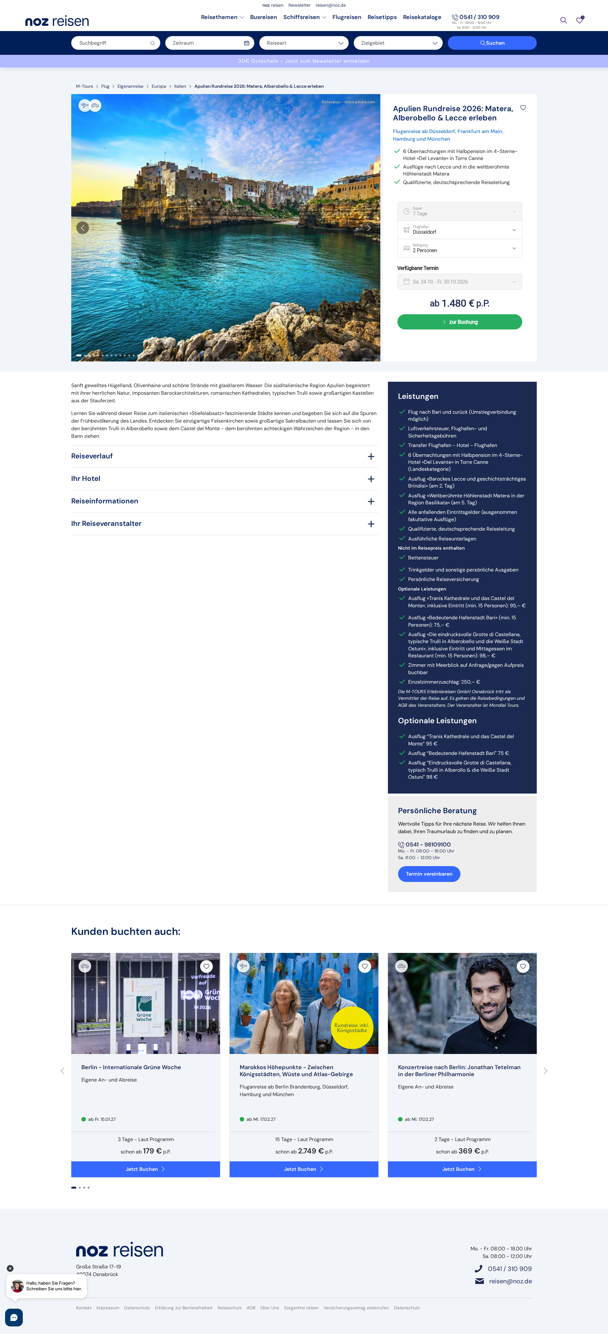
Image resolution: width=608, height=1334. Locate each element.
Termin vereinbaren (429, 874)
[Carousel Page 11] (125, 355)
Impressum (108, 1308)
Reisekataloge (422, 17)
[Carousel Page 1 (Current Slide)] (78, 355)
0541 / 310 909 (479, 17)
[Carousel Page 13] (134, 355)
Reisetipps (382, 17)
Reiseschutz (230, 1308)
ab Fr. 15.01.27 (101, 1119)
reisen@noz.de (331, 5)
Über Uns (269, 1308)
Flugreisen (346, 17)
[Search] (563, 20)
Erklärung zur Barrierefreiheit (183, 1308)
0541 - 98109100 (428, 844)
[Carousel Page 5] (98, 355)
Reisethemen (219, 17)
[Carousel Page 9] (116, 355)
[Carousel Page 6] (103, 355)
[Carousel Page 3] (89, 355)
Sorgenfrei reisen (301, 1308)
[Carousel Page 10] (120, 355)
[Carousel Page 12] (129, 355)
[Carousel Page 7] (107, 355)
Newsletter (299, 5)
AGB (251, 1308)
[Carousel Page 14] (138, 355)
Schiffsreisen (301, 17)
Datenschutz (137, 1308)
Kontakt (84, 1308)
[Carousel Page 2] (85, 355)
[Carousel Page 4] (94, 355)
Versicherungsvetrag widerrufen (356, 1308)
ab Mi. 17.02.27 (260, 1119)
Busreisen (263, 17)
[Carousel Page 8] (111, 355)
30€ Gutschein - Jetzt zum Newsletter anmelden (304, 61)
